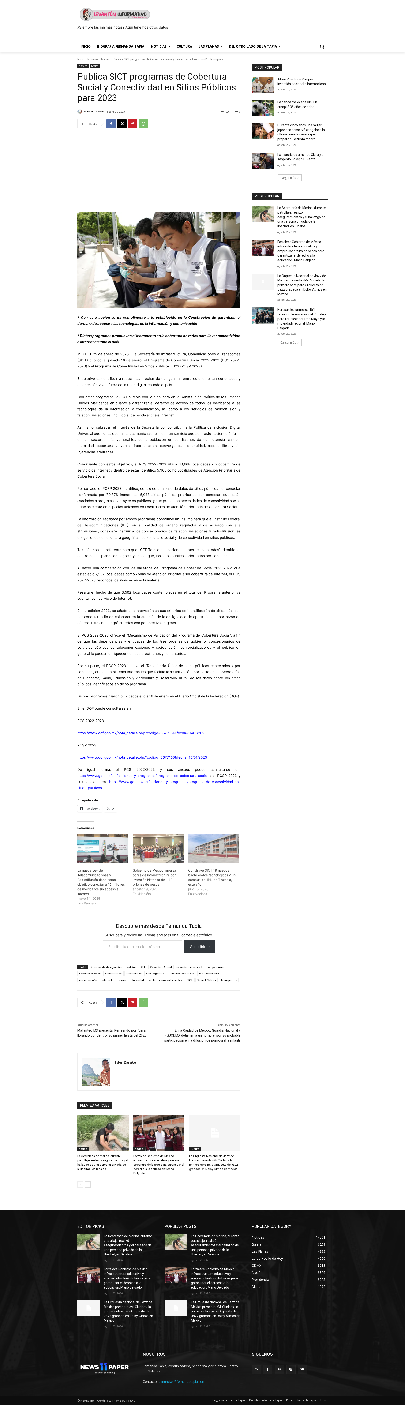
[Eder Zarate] (80, 111)
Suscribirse (200, 946)
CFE (143, 967)
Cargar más (288, 178)
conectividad (113, 973)
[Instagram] (291, 1369)
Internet (107, 980)
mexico (121, 980)
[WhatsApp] (143, 123)
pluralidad (137, 980)
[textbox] (158, 553)
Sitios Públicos (206, 980)
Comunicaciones (90, 973)
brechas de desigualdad (106, 967)
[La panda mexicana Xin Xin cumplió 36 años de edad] (263, 108)
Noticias (92, 59)
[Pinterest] (132, 123)
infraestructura (209, 973)
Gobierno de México (182, 973)
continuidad (134, 973)
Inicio (80, 59)
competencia (215, 967)
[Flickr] (279, 1369)
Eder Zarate (95, 111)
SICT (190, 980)
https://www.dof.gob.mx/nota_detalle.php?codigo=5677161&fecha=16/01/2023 (142, 733)
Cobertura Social (161, 967)
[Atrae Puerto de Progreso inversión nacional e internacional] (263, 85)
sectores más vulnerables (165, 980)
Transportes (229, 980)
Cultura (195, 1148)
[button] (322, 46)
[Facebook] (111, 123)
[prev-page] (80, 1184)
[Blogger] (256, 1369)
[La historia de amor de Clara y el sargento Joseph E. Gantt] (263, 161)
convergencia (155, 973)
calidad (131, 967)
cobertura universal (189, 967)
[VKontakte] (302, 1369)
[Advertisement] (158, 168)
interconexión (88, 980)
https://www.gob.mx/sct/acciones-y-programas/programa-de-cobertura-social (142, 775)
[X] (122, 123)
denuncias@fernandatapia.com (181, 1381)
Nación (106, 59)
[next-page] (88, 1184)
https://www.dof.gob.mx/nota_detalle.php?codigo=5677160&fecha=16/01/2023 (142, 757)
